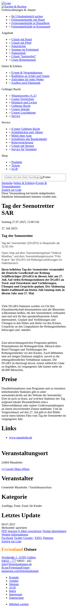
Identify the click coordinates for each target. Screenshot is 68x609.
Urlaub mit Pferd (21, 42)
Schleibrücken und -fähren (27, 132)
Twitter (18, 538)
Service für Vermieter (24, 149)
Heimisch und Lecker (24, 102)
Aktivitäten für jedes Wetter (27, 79)
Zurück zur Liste (11, 189)
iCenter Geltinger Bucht (25, 128)
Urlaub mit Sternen (22, 145)
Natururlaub (18, 53)
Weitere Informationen (15, 534)
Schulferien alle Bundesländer (29, 139)
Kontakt (14, 577)
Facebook (7, 538)
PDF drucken (10, 531)
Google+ (28, 538)
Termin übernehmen (54, 531)
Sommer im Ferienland (25, 49)
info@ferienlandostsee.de (17, 564)
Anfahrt (13, 580)
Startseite (7, 183)
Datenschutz (16, 597)
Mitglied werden (19, 604)
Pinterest (48, 538)
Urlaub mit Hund (21, 39)
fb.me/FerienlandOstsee (16, 567)
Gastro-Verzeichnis (22, 99)
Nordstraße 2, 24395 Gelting (19, 557)
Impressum (15, 594)
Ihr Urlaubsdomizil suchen (27, 16)
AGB (14, 168)
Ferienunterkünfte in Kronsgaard (30, 26)
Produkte (16, 162)
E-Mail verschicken (30, 531)
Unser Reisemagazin (23, 59)
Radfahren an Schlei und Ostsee (30, 76)
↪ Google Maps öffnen (15, 469)
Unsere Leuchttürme (23, 112)
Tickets (15, 165)
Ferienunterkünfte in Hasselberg (30, 23)
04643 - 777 (9, 560)
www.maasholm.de (20, 437)
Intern (12, 591)
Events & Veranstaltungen (26, 72)
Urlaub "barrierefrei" (23, 56)
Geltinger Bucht (20, 105)
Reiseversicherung (22, 142)
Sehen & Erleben (24, 183)
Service (15, 116)
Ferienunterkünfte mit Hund (28, 19)
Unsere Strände (20, 109)
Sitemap (14, 584)
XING (38, 538)
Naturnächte (18, 46)
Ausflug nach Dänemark (25, 82)
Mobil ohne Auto (21, 135)
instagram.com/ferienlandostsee (20, 571)
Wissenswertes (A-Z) (23, 95)
